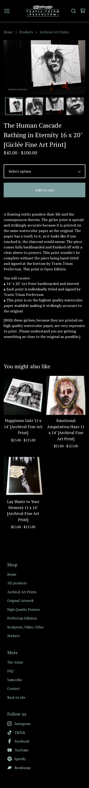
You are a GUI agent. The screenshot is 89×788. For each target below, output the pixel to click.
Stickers (13, 635)
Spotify (20, 758)
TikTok (20, 732)
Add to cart (44, 189)
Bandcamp (23, 767)
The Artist (15, 662)
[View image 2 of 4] (34, 106)
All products (17, 583)
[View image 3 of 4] (55, 106)
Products (26, 32)
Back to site (16, 697)
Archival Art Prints (54, 32)
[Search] (73, 11)
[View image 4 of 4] (75, 106)
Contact (13, 688)
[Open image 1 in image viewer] (44, 67)
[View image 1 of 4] (14, 106)
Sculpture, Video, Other (25, 627)
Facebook (22, 741)
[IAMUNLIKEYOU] (42, 11)
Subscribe (14, 679)
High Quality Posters (23, 609)
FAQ (10, 671)
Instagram (22, 723)
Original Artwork (20, 600)
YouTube (22, 750)
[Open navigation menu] (7, 11)
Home (8, 32)
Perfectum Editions (22, 618)
